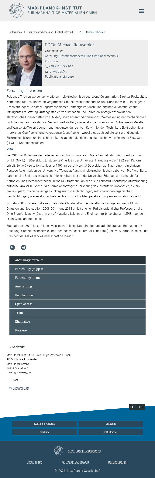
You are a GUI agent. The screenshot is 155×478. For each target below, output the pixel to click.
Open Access (24, 304)
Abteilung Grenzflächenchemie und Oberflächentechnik (81, 56)
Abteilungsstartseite (29, 260)
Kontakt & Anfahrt (44, 423)
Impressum (35, 462)
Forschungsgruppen (29, 269)
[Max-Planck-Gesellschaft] (61, 451)
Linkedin (111, 423)
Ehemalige (22, 321)
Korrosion (51, 61)
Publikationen (25, 295)
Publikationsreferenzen (60, 76)
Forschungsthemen (28, 278)
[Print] (23, 247)
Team (19, 313)
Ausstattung (23, 286)
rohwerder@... (58, 71)
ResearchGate (21, 387)
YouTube (45, 432)
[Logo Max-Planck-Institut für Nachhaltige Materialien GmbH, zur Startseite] (70, 10)
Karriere (21, 330)
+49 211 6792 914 (61, 66)
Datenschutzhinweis (75, 462)
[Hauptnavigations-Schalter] (141, 11)
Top (140, 407)
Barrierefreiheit (117, 462)
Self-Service (111, 432)
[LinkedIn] (12, 247)
